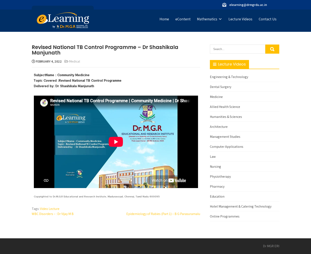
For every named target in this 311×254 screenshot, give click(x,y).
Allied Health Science (225, 107)
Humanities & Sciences (226, 116)
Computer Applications (226, 146)
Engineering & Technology (229, 77)
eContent (183, 19)
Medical (74, 61)
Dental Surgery (220, 87)
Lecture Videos (240, 19)
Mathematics (207, 19)
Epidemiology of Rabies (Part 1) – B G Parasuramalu (163, 214)
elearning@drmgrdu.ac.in (248, 5)
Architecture (219, 126)
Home (164, 19)
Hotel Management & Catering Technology (240, 206)
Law (213, 156)
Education (217, 196)
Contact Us (268, 19)
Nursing (215, 166)
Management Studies (225, 136)
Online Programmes (224, 216)
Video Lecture (49, 209)
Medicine (216, 97)
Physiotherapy (220, 176)
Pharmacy (217, 186)
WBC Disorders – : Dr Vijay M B (53, 214)
